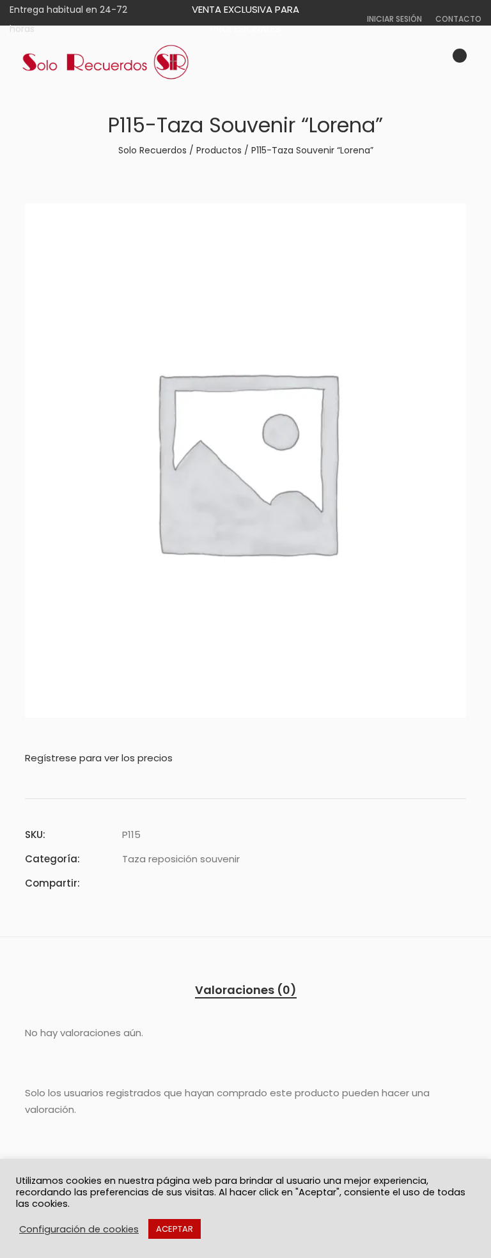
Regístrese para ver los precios (99, 758)
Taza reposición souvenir (181, 859)
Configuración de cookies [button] (79, 1229)
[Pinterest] (172, 883)
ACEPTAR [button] (174, 1229)
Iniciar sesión (394, 18)
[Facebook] (126, 883)
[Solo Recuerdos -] (105, 62)
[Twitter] (149, 883)
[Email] (195, 883)
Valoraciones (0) (246, 990)
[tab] (245, 990)
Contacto (458, 18)
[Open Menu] (476, 62)
